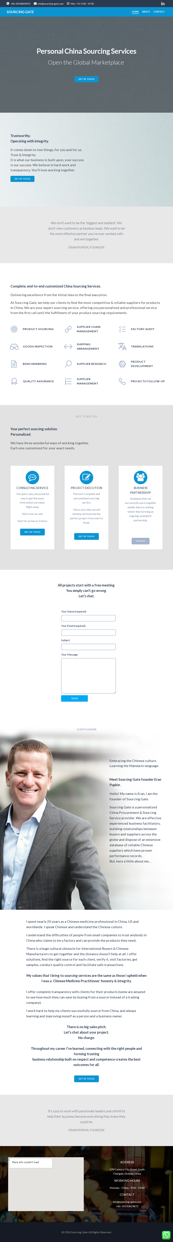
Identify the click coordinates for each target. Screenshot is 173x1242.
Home (135, 11)
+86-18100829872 (127, 1206)
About (146, 11)
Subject (65, 640)
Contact (159, 11)
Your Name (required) (73, 611)
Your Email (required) (73, 625)
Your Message (69, 654)
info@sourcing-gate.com (127, 1201)
